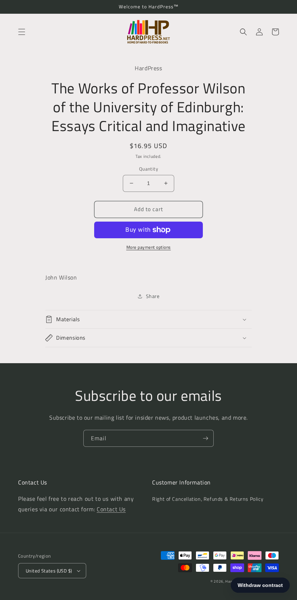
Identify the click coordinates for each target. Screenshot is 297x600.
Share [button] (153, 296)
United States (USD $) (49, 570)
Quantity (148, 168)
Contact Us (111, 509)
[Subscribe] (205, 438)
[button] (22, 32)
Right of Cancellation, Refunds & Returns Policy (207, 499)
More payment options (148, 247)
